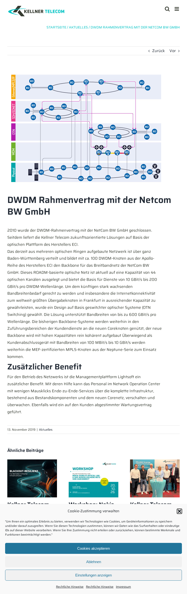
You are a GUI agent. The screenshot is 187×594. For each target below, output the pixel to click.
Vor (172, 51)
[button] (179, 511)
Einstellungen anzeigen (93, 575)
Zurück (158, 51)
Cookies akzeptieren (93, 548)
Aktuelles (45, 429)
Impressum (123, 586)
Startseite (56, 27)
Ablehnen (93, 562)
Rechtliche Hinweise (70, 586)
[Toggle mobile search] (167, 9)
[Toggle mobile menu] (177, 9)
